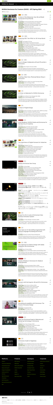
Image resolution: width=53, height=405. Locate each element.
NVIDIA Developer (30, 361)
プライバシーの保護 (5, 400)
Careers (41, 363)
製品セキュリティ (43, 400)
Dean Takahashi (21, 26)
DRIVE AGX (17, 363)
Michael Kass (20, 47)
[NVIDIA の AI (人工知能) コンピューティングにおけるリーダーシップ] (5, 1)
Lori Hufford (20, 28)
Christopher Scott (21, 345)
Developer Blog (30, 365)
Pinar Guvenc (20, 307)
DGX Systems (17, 361)
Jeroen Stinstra (21, 293)
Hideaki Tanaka (21, 193)
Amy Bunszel (20, 22)
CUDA (28, 376)
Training (28, 372)
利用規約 (23, 400)
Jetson (16, 369)
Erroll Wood (20, 153)
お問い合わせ (4, 401)
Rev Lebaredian (21, 21)
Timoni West (20, 25)
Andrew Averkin (21, 82)
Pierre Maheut (21, 250)
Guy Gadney (20, 234)
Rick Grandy (20, 269)
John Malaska (20, 219)
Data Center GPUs (18, 376)
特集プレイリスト (18, 4)
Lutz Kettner (20, 329)
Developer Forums (30, 367)
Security (41, 367)
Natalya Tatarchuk (21, 50)
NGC (3, 384)
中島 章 (19, 190)
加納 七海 (20, 202)
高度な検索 (29, 4)
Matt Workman (21, 145)
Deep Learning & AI (5, 367)
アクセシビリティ (29, 400)
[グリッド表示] (48, 12)
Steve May (20, 41)
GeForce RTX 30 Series (19, 365)
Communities (42, 369)
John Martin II (21, 150)
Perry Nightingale (21, 309)
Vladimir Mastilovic (21, 146)
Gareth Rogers (21, 110)
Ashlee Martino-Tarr (22, 126)
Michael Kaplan (21, 270)
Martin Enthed (21, 46)
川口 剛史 (20, 195)
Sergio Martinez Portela (22, 175)
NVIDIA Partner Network (44, 361)
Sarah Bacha (20, 149)
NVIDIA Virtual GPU (18, 367)
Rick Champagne (21, 266)
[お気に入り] (50, 17)
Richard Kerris (20, 169)
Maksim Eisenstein (21, 326)
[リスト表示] (50, 12)
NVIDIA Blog (42, 372)
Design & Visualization (6, 369)
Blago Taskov (20, 327)
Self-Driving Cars (5, 380)
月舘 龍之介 (20, 198)
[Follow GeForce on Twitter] (31, 392)
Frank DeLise (20, 45)
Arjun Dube (20, 286)
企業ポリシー (36, 400)
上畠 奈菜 (20, 200)
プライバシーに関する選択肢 (15, 400)
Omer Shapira (20, 66)
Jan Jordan (20, 96)
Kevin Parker (20, 289)
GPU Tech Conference (31, 374)
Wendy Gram (20, 167)
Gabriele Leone (21, 81)
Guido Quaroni (21, 44)
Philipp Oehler (20, 112)
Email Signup (42, 374)
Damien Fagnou (21, 174)
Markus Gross (20, 147)
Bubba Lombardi (21, 129)
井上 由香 (20, 203)
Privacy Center (43, 376)
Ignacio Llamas (21, 325)
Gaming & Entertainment (7, 382)
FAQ (24, 4)
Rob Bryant (20, 249)
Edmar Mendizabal (21, 171)
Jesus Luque (20, 166)
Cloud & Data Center (6, 365)
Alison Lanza (20, 343)
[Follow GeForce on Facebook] (27, 392)
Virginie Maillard (21, 24)
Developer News (30, 363)
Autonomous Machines (6, 363)
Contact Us (42, 365)
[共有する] (50, 15)
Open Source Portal (31, 369)
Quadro (16, 372)
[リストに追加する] (50, 19)
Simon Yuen (20, 151)
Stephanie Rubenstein (22, 290)
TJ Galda (19, 128)
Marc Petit (20, 42)
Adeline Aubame (21, 49)
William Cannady (21, 287)
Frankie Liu (20, 97)
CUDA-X (3, 361)
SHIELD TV (17, 374)
